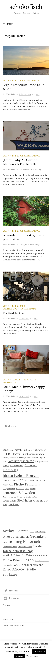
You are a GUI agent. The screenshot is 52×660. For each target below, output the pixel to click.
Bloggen (16, 380)
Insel (26, 480)
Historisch (31, 541)
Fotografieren (20, 536)
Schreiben (10, 493)
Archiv (6, 81)
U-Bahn (38, 500)
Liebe (37, 485)
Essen (4, 461)
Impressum (8, 619)
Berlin (7, 454)
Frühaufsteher (16, 465)
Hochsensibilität (10, 480)
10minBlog (20, 449)
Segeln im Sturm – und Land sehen (24, 87)
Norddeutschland (32, 564)
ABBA (30, 450)
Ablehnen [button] (19, 656)
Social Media (9, 500)
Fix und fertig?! (14, 313)
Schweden (27, 493)
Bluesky (6, 605)
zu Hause (10, 574)
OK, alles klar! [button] (39, 651)
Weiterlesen (31, 656)
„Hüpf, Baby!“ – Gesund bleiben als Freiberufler (20, 162)
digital (42, 457)
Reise (32, 488)
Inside (14, 81)
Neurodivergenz (28, 309)
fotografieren (41, 461)
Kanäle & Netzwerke (14, 555)
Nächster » (10, 426)
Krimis (17, 560)
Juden (42, 480)
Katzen (30, 555)
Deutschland (32, 457)
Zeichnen (14, 504)
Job (37, 480)
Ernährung (40, 531)
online (27, 489)
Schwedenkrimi (9, 497)
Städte (31, 569)
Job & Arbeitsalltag (30, 81)
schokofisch (26, 7)
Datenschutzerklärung (13, 625)
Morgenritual (9, 488)
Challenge (21, 457)
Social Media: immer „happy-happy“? (24, 389)
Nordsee (20, 488)
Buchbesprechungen (33, 453)
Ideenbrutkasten (25, 546)
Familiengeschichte (21, 461)
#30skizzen (8, 450)
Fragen (6, 465)
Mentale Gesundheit (42, 561)
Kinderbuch (41, 555)
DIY (32, 531)
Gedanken (31, 465)
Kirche (19, 484)
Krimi (29, 484)
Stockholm (24, 500)
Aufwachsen (39, 449)
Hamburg (10, 469)
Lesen (28, 559)
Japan (31, 480)
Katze (11, 485)
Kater (5, 485)
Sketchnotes (31, 497)
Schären (21, 497)
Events (6, 536)
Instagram (14, 598)
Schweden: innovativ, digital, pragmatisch (24, 237)
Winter (5, 505)
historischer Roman (21, 475)
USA (46, 500)
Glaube (5, 542)
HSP (20, 480)
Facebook (13, 590)
